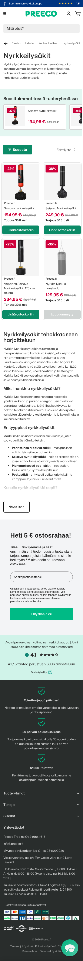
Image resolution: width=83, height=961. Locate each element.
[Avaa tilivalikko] (68, 13)
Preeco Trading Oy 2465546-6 (24, 837)
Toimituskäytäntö (50, 951)
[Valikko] (5, 13)
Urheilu (29, 43)
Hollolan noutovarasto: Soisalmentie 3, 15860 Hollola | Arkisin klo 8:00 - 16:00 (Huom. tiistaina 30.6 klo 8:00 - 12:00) (40, 873)
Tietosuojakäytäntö (21, 946)
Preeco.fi (46, 939)
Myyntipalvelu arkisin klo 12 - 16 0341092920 (33, 851)
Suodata (20, 149)
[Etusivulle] (41, 13)
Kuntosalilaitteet (48, 43)
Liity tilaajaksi (41, 614)
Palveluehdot (29, 951)
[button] (69, 947)
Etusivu (16, 43)
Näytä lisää (16, 507)
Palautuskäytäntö (45, 946)
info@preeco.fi (13, 844)
